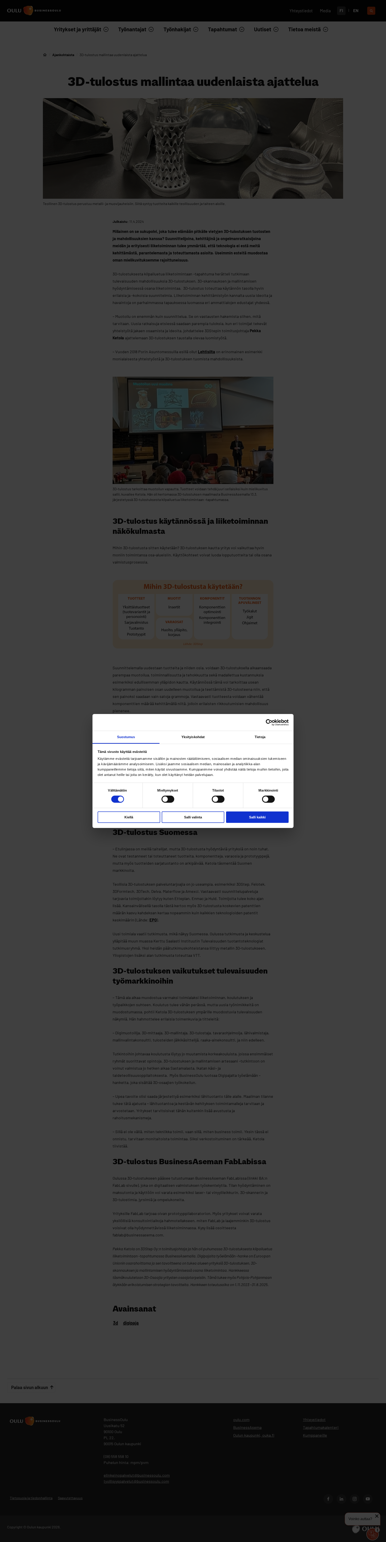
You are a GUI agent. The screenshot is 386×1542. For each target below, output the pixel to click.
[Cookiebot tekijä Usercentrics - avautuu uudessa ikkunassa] (269, 722)
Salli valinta (193, 817)
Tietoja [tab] (260, 737)
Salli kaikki (257, 817)
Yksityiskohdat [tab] (193, 737)
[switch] (168, 799)
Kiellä (128, 817)
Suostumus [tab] (126, 737)
